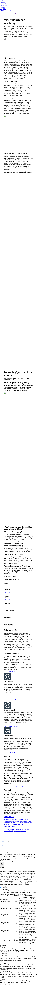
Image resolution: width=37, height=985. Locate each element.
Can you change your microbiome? (17, 230)
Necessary (4, 887)
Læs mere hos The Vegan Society (13, 786)
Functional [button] (3, 945)
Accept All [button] (12, 861)
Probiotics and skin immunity (15, 327)
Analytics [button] (2, 961)
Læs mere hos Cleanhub (11, 726)
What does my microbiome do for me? (18, 262)
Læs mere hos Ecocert (10, 671)
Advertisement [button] (4, 969)
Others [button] (2, 977)
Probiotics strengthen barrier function (18, 294)
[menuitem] (3, 1)
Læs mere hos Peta (9, 752)
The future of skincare (12, 361)
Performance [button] (3, 953)
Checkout (8, 10)
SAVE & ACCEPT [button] (5, 984)
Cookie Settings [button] (4, 861)
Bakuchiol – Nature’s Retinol (14, 196)
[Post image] (18, 185)
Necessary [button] (3, 886)
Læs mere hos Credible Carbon (13, 700)
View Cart (3, 10)
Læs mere (7, 586)
